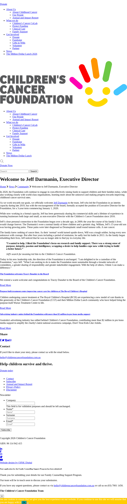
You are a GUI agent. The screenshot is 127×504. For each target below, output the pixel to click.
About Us (11, 9)
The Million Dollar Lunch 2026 (21, 54)
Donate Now (6, 165)
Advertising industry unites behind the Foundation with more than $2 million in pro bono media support (45, 314)
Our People (18, 15)
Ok (24, 502)
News (9, 51)
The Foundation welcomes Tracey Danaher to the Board (24, 274)
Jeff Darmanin (61, 202)
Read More (5, 285)
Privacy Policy (13, 387)
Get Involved (12, 34)
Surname (10, 415)
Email (9, 421)
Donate (3, 4)
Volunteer (17, 45)
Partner (15, 48)
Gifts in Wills (18, 42)
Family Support (20, 31)
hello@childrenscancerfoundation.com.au (20, 357)
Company (11, 400)
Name (9, 409)
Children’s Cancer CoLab (24, 23)
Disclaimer (11, 389)
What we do (12, 20)
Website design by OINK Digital (16, 462)
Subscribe (11, 381)
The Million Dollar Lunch (19, 155)
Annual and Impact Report (25, 17)
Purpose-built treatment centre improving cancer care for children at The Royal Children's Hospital (43, 291)
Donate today (6, 370)
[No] (27, 503)
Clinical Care (18, 29)
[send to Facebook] (1, 340)
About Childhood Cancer (24, 12)
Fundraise (17, 40)
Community (23, 186)
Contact (10, 378)
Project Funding (20, 26)
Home (3, 186)
